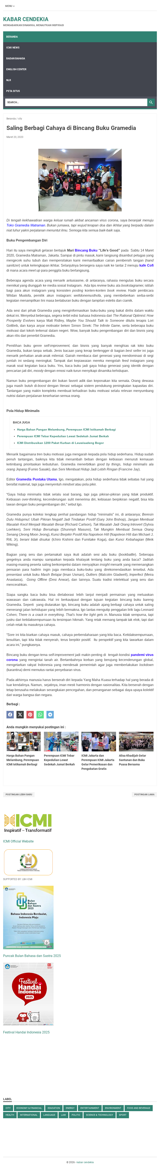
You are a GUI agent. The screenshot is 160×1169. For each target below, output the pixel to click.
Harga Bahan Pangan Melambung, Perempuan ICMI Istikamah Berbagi (66, 429)
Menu (8, 6)
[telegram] (50, 715)
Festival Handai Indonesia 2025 (26, 1032)
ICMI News (12, 47)
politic (76, 1115)
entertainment (89, 1108)
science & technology (99, 1115)
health (10, 1115)
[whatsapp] (40, 715)
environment (113, 1108)
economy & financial (29, 1108)
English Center (16, 69)
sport (122, 1115)
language (49, 1115)
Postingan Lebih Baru (19, 794)
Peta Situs (13, 91)
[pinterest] (30, 715)
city (8, 1108)
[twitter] (20, 715)
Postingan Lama (144, 794)
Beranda (12, 36)
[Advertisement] (34, 1065)
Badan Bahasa (15, 58)
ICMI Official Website (18, 841)
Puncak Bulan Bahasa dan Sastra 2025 (32, 956)
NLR (8, 80)
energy (70, 1108)
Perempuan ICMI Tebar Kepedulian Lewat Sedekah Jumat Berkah (63, 436)
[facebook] (10, 715)
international (29, 1115)
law (63, 1115)
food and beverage (138, 1108)
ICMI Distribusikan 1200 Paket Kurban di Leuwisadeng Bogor (60, 443)
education (54, 1108)
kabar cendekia (26, 19)
